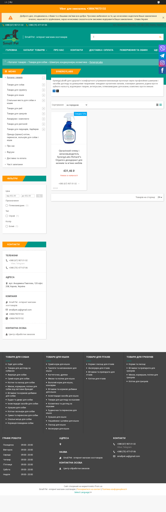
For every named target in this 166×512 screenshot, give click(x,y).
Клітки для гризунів (138, 381)
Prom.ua (98, 486)
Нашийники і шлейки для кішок (63, 421)
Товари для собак (37, 62)
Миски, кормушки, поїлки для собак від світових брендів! (21, 387)
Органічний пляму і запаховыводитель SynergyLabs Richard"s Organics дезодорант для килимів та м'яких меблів (69, 156)
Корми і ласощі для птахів (101, 364)
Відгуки (10, 152)
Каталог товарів (34, 50)
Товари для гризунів (17, 113)
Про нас (59, 50)
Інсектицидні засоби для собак (23, 403)
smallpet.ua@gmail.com (20, 310)
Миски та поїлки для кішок (61, 378)
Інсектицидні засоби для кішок (63, 396)
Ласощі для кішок (57, 425)
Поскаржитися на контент (89, 489)
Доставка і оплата (101, 50)
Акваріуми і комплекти (18, 119)
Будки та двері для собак (20, 399)
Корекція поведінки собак (21, 423)
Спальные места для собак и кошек (21, 101)
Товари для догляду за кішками (64, 399)
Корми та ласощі (137, 364)
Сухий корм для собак (19, 378)
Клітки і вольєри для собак (21, 411)
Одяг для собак (15, 364)
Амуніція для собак (17, 374)
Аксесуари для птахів (99, 368)
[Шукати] (160, 37)
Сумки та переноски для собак (23, 415)
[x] (57, 91)
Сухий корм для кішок (59, 364)
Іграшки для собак (17, 407)
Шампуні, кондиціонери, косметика (68, 62)
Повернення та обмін (134, 50)
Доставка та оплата (16, 158)
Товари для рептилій (17, 124)
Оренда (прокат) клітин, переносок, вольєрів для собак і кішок (23, 137)
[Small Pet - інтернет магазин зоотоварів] (11, 37)
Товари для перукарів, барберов (23, 129)
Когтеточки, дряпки (58, 374)
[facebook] (54, 91)
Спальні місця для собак (20, 419)
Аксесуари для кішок (58, 428)
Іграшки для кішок (57, 417)
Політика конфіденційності (114, 489)
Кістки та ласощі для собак (21, 382)
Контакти (77, 50)
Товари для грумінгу (17, 90)
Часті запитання (15, 164)
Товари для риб (14, 108)
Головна (11, 50)
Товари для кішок (15, 95)
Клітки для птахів (97, 378)
